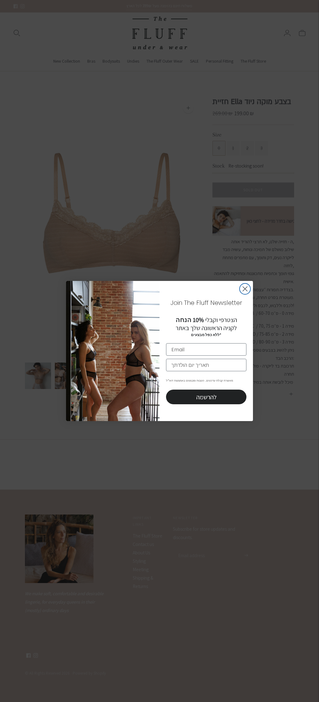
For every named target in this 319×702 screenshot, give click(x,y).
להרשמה (206, 397)
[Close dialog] (245, 288)
